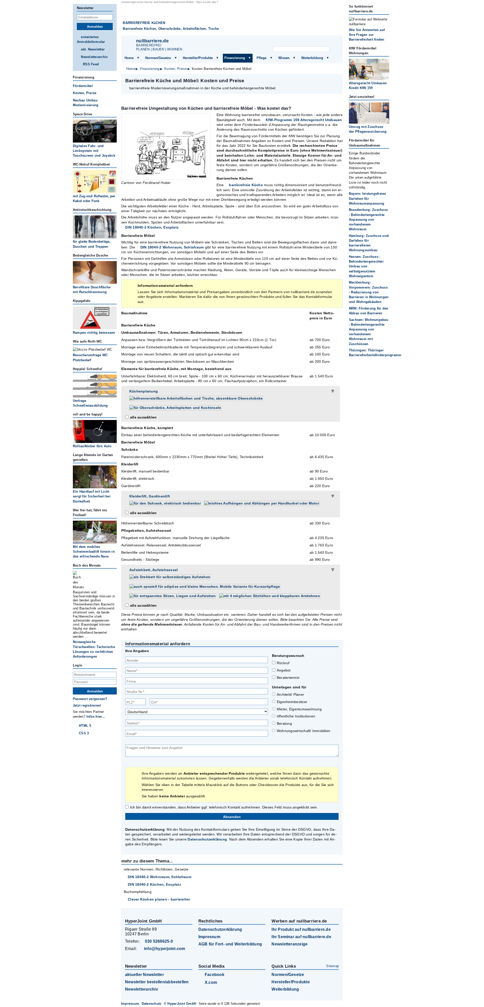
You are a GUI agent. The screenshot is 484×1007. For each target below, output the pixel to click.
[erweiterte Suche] (335, 49)
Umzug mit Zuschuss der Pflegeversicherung (367, 129)
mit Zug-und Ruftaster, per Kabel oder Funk (94, 198)
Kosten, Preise (175, 69)
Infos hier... (95, 716)
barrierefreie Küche (246, 185)
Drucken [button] (336, 80)
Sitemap (332, 966)
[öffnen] (138, 58)
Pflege (261, 58)
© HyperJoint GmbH (180, 1003)
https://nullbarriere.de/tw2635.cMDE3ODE (309, 80)
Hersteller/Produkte (198, 58)
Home (129, 58)
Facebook (214, 974)
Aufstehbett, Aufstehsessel (153, 570)
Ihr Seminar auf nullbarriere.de (301, 937)
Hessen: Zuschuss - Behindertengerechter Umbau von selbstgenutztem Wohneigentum (366, 266)
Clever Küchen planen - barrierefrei (159, 899)
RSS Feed (91, 64)
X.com (211, 982)
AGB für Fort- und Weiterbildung (230, 944)
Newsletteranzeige (289, 944)
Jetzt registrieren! (87, 705)
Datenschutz (152, 1003)
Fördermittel (83, 86)
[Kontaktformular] (332, 42)
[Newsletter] (295, 42)
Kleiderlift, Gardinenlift (149, 496)
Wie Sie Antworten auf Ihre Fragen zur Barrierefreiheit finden (367, 34)
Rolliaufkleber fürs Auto (92, 446)
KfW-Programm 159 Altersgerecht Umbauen (304, 120)
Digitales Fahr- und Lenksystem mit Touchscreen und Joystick (94, 150)
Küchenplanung (143, 391)
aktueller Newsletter (144, 974)
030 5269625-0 (159, 941)
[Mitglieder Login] (320, 42)
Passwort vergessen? (90, 699)
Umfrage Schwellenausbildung (90, 403)
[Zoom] (165, 146)
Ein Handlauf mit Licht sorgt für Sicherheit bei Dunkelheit (91, 496)
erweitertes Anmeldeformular (91, 39)
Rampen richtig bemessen (94, 332)
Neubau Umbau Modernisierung (85, 102)
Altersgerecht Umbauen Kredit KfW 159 (368, 85)
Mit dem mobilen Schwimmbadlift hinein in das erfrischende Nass (94, 551)
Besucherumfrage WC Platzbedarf (90, 357)
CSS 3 (84, 733)
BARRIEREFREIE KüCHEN (144, 23)
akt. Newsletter (93, 49)
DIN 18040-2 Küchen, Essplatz (151, 227)
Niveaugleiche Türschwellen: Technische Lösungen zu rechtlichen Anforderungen (94, 649)
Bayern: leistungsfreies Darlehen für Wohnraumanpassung (367, 198)
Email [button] (322, 80)
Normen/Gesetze (158, 58)
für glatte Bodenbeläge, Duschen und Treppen (92, 244)
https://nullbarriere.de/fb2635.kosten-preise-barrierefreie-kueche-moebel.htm (296, 80)
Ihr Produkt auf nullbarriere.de (300, 929)
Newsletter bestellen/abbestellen (157, 982)
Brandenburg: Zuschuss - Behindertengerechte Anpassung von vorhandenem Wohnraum (368, 219)
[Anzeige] (307, 42)
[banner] (232, 20)
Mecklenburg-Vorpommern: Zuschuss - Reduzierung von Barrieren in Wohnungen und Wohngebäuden (368, 292)
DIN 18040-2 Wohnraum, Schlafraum (172, 247)
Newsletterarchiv (94, 57)
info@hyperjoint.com (164, 948)
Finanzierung (234, 58)
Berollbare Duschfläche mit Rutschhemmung (91, 289)
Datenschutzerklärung (207, 839)
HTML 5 (85, 726)
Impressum (209, 937)
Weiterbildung (312, 58)
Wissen (284, 58)
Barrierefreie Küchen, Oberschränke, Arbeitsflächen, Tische (171, 29)
